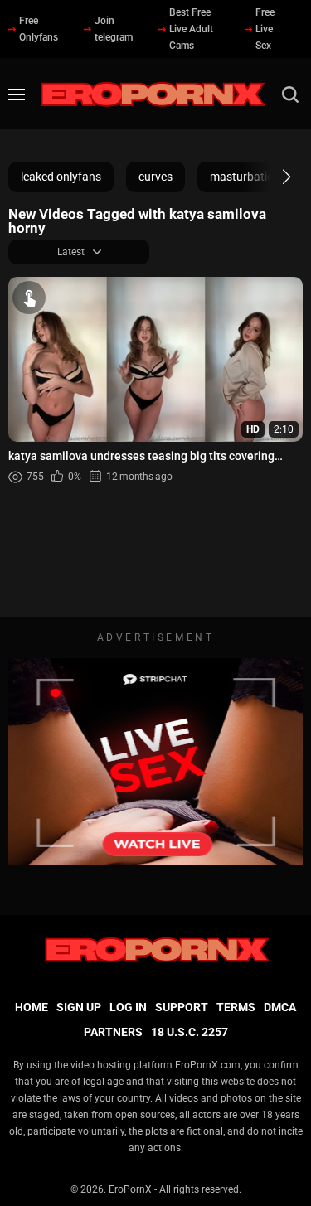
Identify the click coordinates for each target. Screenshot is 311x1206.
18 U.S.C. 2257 (189, 1032)
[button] (272, 176)
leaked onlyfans (61, 176)
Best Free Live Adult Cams (191, 29)
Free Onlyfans (38, 29)
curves (155, 176)
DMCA (280, 1007)
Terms (235, 1007)
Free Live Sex (265, 29)
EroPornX (130, 1189)
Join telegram (114, 29)
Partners (113, 1032)
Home (31, 1007)
